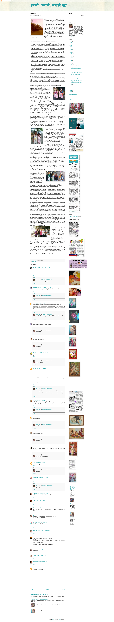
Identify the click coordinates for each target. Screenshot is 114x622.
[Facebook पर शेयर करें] (41, 260)
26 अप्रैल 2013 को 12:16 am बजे (47, 279)
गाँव (32, 261)
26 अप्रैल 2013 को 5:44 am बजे (41, 522)
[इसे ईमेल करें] (38, 260)
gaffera (53, 619)
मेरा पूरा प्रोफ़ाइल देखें (71, 36)
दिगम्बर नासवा (35, 561)
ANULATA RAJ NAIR (36, 267)
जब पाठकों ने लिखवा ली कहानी (74, 216)
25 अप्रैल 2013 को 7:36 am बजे (46, 287)
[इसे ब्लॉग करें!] (39, 260)
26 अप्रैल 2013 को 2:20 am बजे (40, 500)
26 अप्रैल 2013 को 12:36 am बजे (47, 424)
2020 (71, 42)
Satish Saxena (35, 352)
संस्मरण (35, 261)
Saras (34, 500)
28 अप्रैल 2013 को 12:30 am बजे (41, 555)
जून (71, 61)
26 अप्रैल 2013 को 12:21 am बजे (47, 360)
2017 (71, 46)
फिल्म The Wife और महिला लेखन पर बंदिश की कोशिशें (39, 594)
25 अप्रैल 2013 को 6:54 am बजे (45, 267)
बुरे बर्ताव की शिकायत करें (73, 94)
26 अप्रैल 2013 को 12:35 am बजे (47, 409)
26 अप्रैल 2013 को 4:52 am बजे (42, 515)
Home (71, 19)
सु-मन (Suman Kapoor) (36, 530)
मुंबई (33, 261)
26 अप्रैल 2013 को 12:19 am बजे (47, 330)
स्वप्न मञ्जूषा (35, 368)
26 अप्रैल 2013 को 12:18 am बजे (47, 295)
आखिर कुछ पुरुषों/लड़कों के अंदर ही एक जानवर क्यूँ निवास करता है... (39, 599)
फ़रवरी (72, 85)
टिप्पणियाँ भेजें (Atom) (36, 591)
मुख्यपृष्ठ (47, 589)
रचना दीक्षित (34, 555)
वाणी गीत (34, 400)
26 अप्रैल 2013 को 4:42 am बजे (40, 507)
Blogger (59, 619)
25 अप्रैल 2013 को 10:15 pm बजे (44, 446)
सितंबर (72, 57)
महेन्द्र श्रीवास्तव (35, 477)
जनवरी (72, 87)
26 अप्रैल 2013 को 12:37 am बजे (47, 439)
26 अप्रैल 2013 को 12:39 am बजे (47, 469)
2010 (71, 91)
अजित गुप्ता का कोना (36, 417)
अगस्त (72, 59)
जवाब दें (34, 275)
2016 (71, 48)
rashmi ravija (38, 279)
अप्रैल (72, 64)
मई (71, 63)
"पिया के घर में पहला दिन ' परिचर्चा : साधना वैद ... (77, 82)
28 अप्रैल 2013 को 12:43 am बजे (42, 561)
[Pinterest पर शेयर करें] (42, 260)
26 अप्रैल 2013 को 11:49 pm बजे (45, 530)
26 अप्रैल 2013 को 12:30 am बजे (43, 493)
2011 (71, 90)
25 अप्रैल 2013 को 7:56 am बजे (41, 303)
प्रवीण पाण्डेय (35, 337)
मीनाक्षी (34, 507)
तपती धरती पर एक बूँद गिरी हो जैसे (75, 65)
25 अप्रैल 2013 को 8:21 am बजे (41, 337)
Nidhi (34, 549)
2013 (71, 52)
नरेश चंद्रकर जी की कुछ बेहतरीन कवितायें (76, 68)
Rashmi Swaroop (36, 446)
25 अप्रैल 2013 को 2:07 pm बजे (41, 368)
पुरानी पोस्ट (63, 589)
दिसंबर (72, 53)
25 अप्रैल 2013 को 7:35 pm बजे (40, 400)
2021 (71, 41)
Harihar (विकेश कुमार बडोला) (37, 287)
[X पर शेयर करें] (40, 260)
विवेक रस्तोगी (35, 303)
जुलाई (71, 60)
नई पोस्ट (32, 589)
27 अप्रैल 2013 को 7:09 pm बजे (39, 549)
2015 (71, 49)
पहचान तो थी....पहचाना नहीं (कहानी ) (75, 74)
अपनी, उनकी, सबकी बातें (48, 5)
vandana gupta (35, 493)
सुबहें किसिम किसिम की (74, 67)
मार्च (71, 84)
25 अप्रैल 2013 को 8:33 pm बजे (43, 417)
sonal (34, 462)
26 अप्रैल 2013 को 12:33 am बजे (47, 388)
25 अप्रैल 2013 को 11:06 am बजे (43, 352)
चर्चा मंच (48, 494)
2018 (71, 45)
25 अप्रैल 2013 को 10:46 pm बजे (40, 462)
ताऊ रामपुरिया (35, 522)
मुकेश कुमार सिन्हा (35, 515)
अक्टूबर (72, 56)
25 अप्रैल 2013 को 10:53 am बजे (47, 314)
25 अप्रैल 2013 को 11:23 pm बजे (43, 477)
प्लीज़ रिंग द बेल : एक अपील (39, 603)
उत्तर (34, 277)
